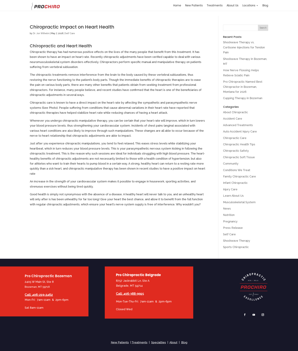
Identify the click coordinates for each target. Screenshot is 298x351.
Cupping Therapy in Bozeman (242, 98)
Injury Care (230, 189)
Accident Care (232, 118)
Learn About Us (233, 195)
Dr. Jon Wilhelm (41, 33)
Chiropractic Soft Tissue (239, 157)
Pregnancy (230, 221)
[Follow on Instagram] (263, 314)
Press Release (233, 227)
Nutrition (229, 215)
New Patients (194, 5)
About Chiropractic (235, 112)
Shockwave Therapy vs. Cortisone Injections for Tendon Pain (244, 47)
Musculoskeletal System (239, 202)
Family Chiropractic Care (239, 176)
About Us (232, 5)
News (227, 208)
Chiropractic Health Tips (239, 144)
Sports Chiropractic (236, 247)
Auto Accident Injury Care (240, 131)
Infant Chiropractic (235, 182)
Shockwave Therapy (236, 240)
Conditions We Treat (236, 170)
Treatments (215, 5)
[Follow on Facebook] (245, 314)
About (173, 342)
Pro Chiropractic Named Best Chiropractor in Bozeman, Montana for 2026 (242, 86)
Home (177, 5)
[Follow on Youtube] (254, 314)
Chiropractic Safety (236, 150)
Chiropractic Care (234, 138)
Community (230, 163)
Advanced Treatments (238, 125)
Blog (265, 5)
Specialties (158, 342)
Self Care (70, 33)
